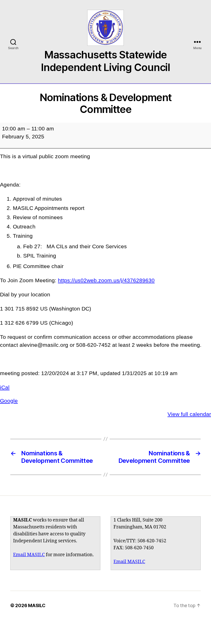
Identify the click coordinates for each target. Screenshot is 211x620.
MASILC (36, 605)
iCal (5, 387)
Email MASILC (29, 555)
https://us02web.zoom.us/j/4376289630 (106, 280)
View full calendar (189, 414)
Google (9, 401)
